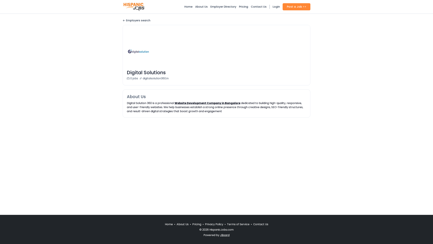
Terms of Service (238, 224)
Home (188, 7)
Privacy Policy (214, 224)
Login (276, 7)
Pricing (243, 7)
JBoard (225, 235)
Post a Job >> (296, 7)
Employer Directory (223, 7)
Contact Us (259, 7)
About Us (201, 7)
